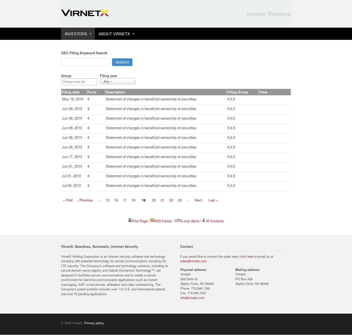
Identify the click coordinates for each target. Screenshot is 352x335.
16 (116, 200)
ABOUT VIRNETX (114, 34)
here (250, 256)
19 (144, 200)
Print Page (140, 221)
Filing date (70, 92)
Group (66, 75)
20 (154, 200)
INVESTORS (76, 34)
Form (91, 92)
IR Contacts (215, 221)
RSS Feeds (162, 221)
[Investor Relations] (85, 13)
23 (180, 200)
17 (125, 200)
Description (115, 92)
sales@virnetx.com (193, 261)
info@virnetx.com (192, 297)
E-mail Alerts (189, 221)
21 (163, 200)
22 (171, 200)
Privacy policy (94, 323)
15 (107, 200)
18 (133, 200)
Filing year (108, 75)
